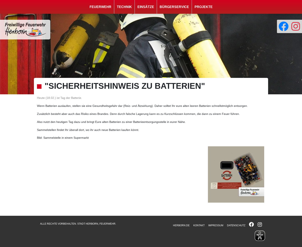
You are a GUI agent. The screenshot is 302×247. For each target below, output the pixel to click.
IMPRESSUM (215, 225)
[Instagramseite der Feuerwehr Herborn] (295, 26)
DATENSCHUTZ (236, 225)
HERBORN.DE (181, 225)
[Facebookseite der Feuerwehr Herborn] (283, 26)
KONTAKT (199, 225)
